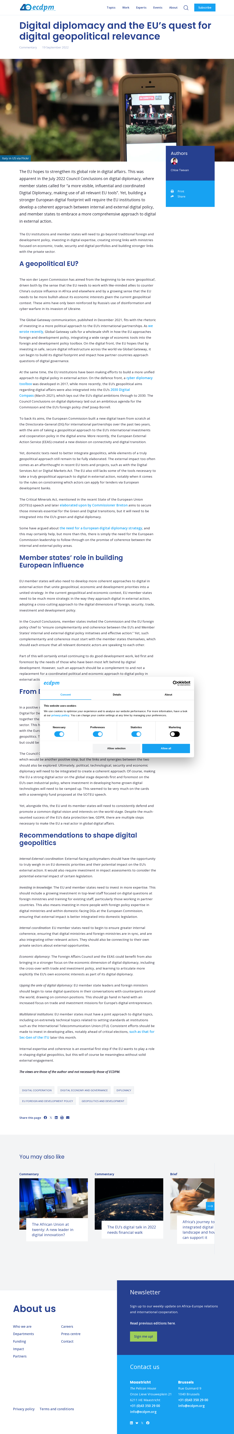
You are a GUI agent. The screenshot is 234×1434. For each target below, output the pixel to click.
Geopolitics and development (103, 1101)
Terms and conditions (57, 1409)
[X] (51, 1117)
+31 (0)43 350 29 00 (145, 1406)
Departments (23, 1334)
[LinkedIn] (56, 1117)
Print (181, 191)
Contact (67, 1341)
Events (157, 7)
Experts (141, 7)
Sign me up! (143, 1336)
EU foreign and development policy (47, 1101)
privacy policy (60, 715)
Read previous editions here (152, 1323)
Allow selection (116, 748)
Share (181, 196)
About (173, 7)
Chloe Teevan (180, 170)
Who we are (22, 1326)
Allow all (166, 748)
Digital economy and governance (84, 1090)
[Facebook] (45, 1117)
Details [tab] (117, 694)
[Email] (67, 1117)
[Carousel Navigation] (116, 1206)
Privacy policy (24, 1409)
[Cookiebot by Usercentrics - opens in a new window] (175, 683)
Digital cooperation (37, 1090)
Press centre (71, 1334)
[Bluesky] (137, 1423)
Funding (19, 1341)
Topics (111, 7)
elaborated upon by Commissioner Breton (94, 505)
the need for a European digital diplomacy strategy (101, 528)
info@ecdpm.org (143, 1412)
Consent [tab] (65, 694)
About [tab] (168, 694)
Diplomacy (123, 1090)
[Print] (62, 1117)
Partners (20, 1356)
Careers (67, 1326)
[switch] (98, 734)
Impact (18, 1349)
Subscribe (204, 7)
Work (125, 7)
